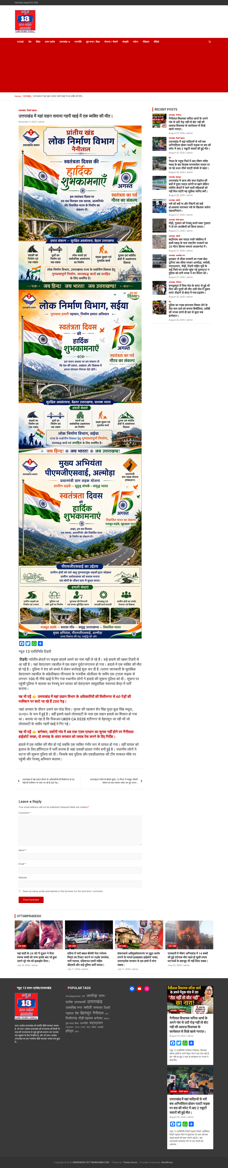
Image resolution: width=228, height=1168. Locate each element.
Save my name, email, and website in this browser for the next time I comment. (63, 891)
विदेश (38, 41)
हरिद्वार (70, 1031)
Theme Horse (130, 1162)
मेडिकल (146, 41)
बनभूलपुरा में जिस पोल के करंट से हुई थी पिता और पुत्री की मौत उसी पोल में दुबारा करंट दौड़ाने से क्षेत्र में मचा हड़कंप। (189, 289)
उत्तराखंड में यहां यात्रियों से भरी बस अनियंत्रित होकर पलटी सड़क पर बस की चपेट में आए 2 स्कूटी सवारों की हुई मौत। (190, 145)
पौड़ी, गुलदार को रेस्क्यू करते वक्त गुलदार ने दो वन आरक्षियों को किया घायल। (189, 224)
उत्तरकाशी (80, 1002)
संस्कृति (125, 41)
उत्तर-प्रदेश (50, 41)
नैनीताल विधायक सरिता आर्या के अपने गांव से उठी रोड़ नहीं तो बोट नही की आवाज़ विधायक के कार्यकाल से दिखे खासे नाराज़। (188, 124)
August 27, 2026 (177, 215)
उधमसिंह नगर (180, 255)
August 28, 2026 (177, 172)
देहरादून (178, 177)
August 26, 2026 (177, 297)
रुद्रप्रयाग (96, 1023)
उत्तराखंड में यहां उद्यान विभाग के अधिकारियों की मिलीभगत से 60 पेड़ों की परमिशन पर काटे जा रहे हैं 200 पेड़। (48, 781)
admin (41, 122)
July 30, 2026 (23, 965)
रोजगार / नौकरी (111, 41)
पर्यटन (135, 41)
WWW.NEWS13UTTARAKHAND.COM (91, 1162)
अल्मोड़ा (92, 995)
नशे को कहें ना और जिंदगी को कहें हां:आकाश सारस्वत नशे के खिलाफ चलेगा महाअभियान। (189, 207)
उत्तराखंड (63, 41)
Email (22, 864)
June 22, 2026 (174, 965)
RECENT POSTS (166, 109)
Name (22, 850)
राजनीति (78, 41)
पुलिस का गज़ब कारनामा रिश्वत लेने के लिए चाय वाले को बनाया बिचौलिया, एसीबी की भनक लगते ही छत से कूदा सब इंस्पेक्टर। (189, 310)
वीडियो (156, 41)
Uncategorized (73, 996)
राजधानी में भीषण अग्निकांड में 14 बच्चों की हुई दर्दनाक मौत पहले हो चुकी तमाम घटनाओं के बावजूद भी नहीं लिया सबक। (188, 957)
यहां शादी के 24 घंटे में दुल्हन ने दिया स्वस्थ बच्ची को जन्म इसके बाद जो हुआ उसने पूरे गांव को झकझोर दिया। (37, 957)
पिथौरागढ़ (71, 1018)
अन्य (83, 996)
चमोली (178, 200)
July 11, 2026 (73, 969)
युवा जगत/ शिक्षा (72, 1023)
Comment (25, 812)
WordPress (167, 1162)
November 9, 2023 (27, 122)
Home (20, 41)
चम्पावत (97, 1007)
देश (30, 41)
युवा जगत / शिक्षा (93, 41)
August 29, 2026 (177, 133)
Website (23, 877)
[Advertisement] (110, 69)
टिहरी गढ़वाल (32, 110)
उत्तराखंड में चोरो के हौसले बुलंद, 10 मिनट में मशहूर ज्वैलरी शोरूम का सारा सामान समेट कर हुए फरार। (114, 781)
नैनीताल (178, 115)
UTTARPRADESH (29, 916)
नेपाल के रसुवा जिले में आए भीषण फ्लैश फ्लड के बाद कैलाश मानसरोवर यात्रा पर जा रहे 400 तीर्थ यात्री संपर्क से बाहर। (189, 164)
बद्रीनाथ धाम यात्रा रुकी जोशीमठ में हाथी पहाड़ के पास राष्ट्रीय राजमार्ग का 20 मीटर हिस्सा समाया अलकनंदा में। (188, 243)
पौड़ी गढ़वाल (180, 220)
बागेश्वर (98, 1018)
